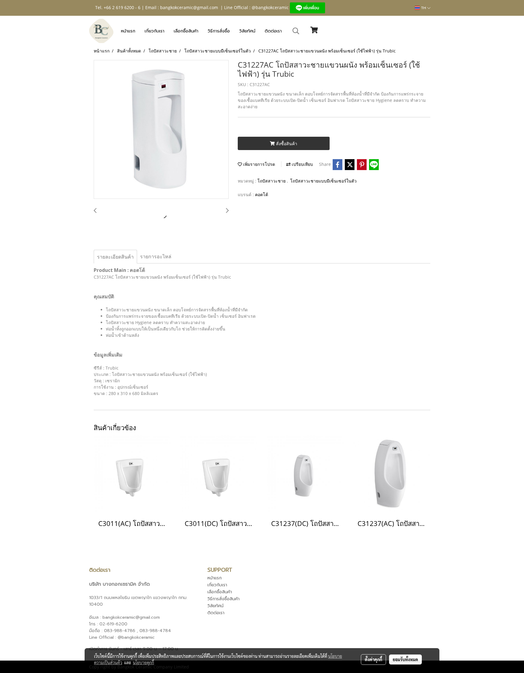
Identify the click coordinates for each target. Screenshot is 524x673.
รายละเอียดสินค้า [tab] (115, 256)
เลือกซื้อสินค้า (186, 31)
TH (423, 8)
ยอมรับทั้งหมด (405, 659)
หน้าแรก (128, 31)
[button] (296, 31)
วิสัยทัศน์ (247, 31)
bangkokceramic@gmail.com (189, 7)
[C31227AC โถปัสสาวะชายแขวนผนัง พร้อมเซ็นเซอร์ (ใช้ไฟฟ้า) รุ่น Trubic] (161, 129)
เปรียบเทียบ (302, 164)
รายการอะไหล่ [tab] (155, 256)
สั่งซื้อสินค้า (286, 143)
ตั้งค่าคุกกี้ (373, 659)
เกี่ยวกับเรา (154, 31)
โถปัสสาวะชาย (272, 181)
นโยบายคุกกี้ (143, 662)
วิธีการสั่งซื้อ (219, 31)
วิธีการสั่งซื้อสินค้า (223, 599)
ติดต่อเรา (273, 31)
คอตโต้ (261, 194)
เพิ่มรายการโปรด (258, 164)
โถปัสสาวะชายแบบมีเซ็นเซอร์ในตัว (323, 181)
